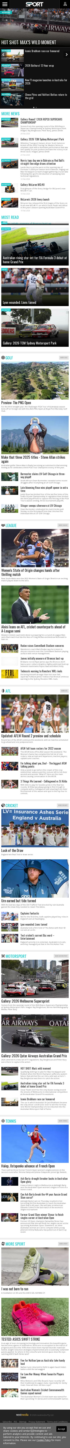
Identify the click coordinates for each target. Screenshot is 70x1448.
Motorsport (16, 956)
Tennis (11, 1121)
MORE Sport (63, 1243)
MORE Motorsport (61, 956)
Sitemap (23, 1421)
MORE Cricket (62, 805)
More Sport (15, 1244)
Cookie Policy (43, 1440)
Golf (9, 357)
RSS (15, 1421)
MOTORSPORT (6, 119)
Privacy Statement (37, 1421)
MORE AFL (64, 690)
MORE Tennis (63, 1121)
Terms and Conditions (57, 1421)
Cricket (12, 805)
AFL (8, 691)
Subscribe (7, 1421)
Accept (61, 1429)
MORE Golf (63, 357)
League (11, 525)
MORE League (63, 525)
